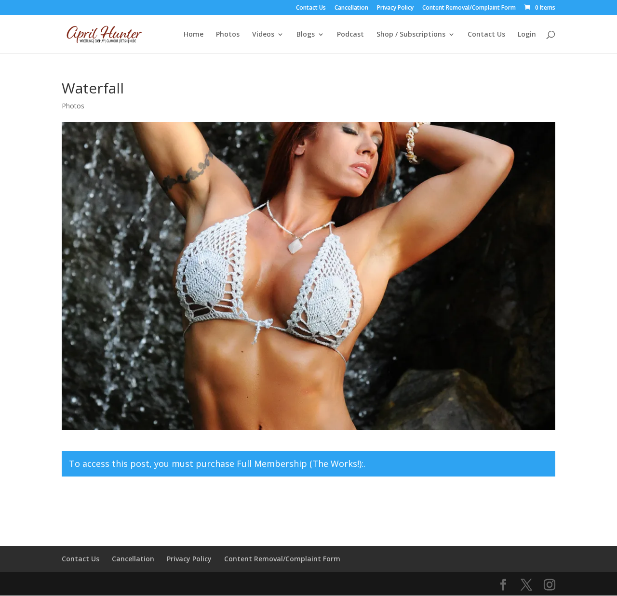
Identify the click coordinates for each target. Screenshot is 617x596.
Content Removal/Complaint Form (469, 8)
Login (527, 35)
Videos (263, 35)
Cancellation (351, 8)
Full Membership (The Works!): (300, 463)
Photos (228, 35)
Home (193, 35)
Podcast (350, 35)
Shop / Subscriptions (410, 35)
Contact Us (311, 8)
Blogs (305, 35)
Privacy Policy (395, 8)
